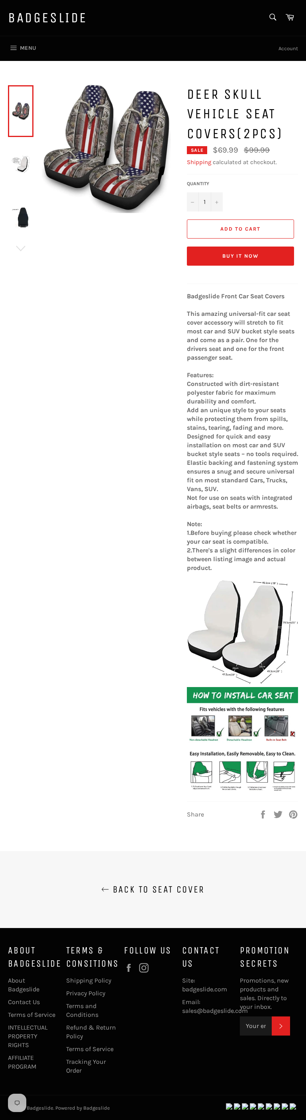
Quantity (198, 183)
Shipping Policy (88, 980)
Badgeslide (47, 17)
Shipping (199, 162)
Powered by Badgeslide (82, 1108)
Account (288, 48)
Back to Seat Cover (157, 889)
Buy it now (240, 256)
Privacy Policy (85, 993)
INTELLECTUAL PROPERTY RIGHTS (27, 1036)
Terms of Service (31, 1014)
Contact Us (24, 1002)
